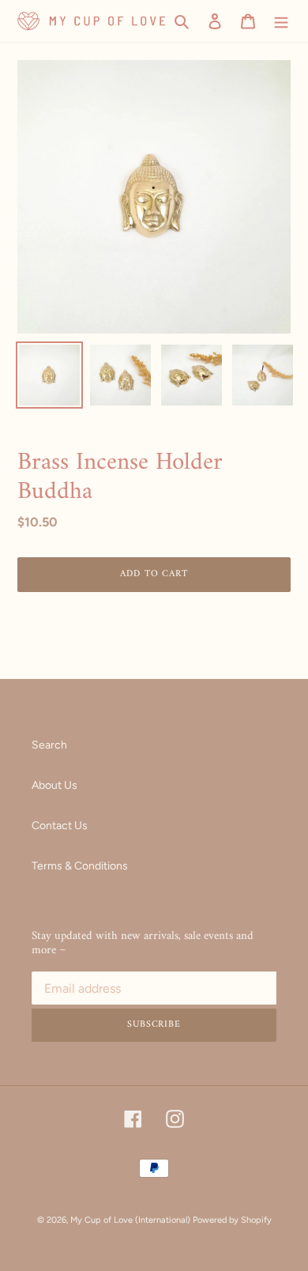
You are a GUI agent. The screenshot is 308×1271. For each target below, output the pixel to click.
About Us (54, 785)
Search (49, 745)
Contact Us (60, 825)
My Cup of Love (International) (130, 1220)
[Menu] (281, 21)
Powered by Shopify (232, 1220)
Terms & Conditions (80, 866)
